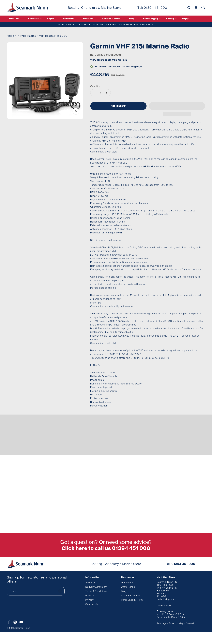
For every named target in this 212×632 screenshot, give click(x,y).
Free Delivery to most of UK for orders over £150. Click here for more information (106, 24)
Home (10, 35)
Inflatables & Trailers (111, 19)
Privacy (89, 599)
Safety (132, 19)
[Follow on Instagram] (15, 622)
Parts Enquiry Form (132, 599)
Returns (89, 595)
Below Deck (33, 19)
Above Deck (14, 19)
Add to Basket (118, 105)
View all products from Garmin (108, 60)
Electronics (88, 19)
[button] (177, 106)
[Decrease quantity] (94, 92)
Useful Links (128, 587)
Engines (50, 19)
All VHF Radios (27, 35)
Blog (123, 591)
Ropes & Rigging (150, 19)
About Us (90, 582)
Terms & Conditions (96, 591)
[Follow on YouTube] (21, 622)
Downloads (127, 582)
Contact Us (91, 604)
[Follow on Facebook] (9, 622)
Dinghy (185, 19)
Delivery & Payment (96, 587)
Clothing (170, 19)
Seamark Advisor (130, 595)
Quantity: (95, 86)
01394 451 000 (155, 7)
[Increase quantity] (106, 92)
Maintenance (69, 19)
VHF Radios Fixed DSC (53, 35)
